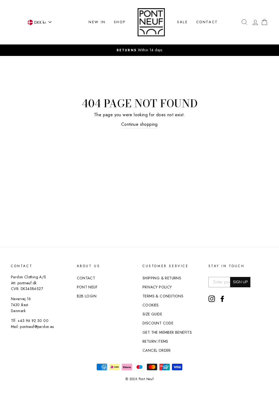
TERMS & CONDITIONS (162, 296)
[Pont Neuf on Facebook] (222, 298)
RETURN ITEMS (155, 341)
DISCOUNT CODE (157, 323)
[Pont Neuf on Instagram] (211, 298)
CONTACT (207, 22)
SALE (182, 22)
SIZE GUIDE (152, 314)
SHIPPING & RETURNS (161, 278)
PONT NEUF (87, 287)
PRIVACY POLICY (157, 287)
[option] (139, 50)
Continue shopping (139, 124)
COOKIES (150, 305)
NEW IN (97, 22)
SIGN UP (240, 282)
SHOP (119, 22)
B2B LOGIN (87, 296)
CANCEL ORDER (156, 350)
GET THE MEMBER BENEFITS (167, 332)
